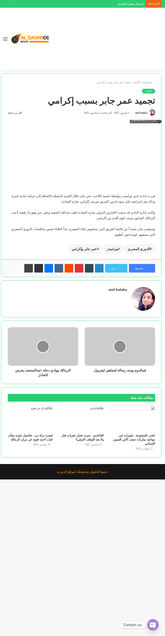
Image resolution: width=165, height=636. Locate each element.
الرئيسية (147, 82)
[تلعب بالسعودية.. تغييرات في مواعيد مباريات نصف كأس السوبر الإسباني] (132, 418)
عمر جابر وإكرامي (84, 249)
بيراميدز (112, 249)
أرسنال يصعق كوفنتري (131, 3)
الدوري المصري (139, 249)
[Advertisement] (103, 40)
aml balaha (141, 112)
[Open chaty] (153, 625)
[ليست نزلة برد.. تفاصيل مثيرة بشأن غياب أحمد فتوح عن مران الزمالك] (30, 418)
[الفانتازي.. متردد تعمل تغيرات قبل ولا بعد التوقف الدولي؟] (81, 418)
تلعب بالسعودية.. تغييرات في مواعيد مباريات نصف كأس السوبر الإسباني (134, 439)
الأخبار (136, 82)
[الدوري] (31, 39)
